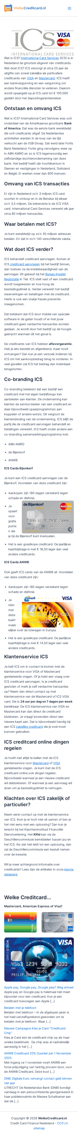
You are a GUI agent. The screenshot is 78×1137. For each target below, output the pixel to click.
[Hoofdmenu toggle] (69, 8)
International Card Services (40, 58)
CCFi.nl (62, 1123)
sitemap (39, 1128)
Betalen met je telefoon (20, 1008)
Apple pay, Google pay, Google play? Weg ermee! (39, 987)
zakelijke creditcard (29, 727)
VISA (30, 78)
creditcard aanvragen (25, 264)
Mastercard (47, 78)
